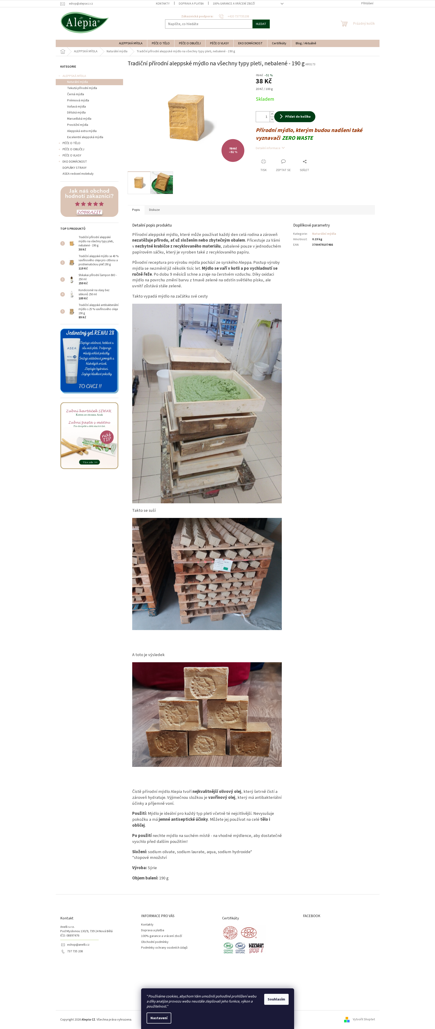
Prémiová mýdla (78, 100)
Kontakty (163, 4)
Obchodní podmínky (155, 942)
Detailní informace (268, 148)
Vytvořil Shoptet (364, 1019)
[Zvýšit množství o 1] (272, 114)
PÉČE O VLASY (72, 155)
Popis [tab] (136, 210)
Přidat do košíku (298, 116)
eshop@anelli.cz (78, 945)
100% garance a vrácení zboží (234, 4)
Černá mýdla (75, 94)
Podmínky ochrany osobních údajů (164, 947)
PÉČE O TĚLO (71, 143)
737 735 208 (75, 951)
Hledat (261, 24)
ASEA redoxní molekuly (78, 174)
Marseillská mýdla (79, 118)
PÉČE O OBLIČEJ (73, 149)
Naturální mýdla (77, 82)
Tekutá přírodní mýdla (82, 88)
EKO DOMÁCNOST (75, 161)
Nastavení (158, 1018)
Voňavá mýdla (76, 106)
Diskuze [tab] (154, 210)
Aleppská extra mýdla (82, 131)
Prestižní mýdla (77, 125)
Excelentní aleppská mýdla (85, 137)
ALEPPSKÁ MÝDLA (74, 76)
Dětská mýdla (76, 112)
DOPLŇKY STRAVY (75, 168)
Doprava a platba (191, 4)
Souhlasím (276, 999)
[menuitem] (130, 43)
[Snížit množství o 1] (272, 119)
